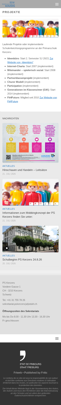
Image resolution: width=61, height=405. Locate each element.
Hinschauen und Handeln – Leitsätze (24, 170)
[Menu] (57, 4)
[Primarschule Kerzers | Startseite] (10, 4)
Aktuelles (8, 166)
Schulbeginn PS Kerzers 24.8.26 (22, 259)
